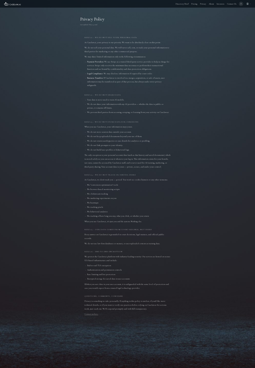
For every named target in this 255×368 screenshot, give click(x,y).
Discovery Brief (182, 4)
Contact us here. (91, 314)
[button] (248, 3)
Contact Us (231, 4)
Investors (220, 4)
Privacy (203, 4)
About (211, 4)
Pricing (194, 4)
